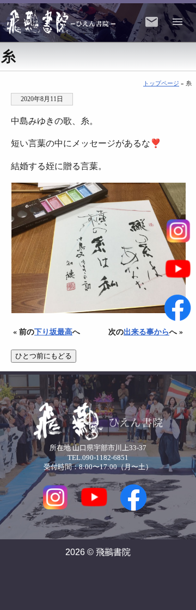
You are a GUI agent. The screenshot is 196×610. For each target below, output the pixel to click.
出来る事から (146, 331)
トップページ (161, 83)
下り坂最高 (53, 331)
